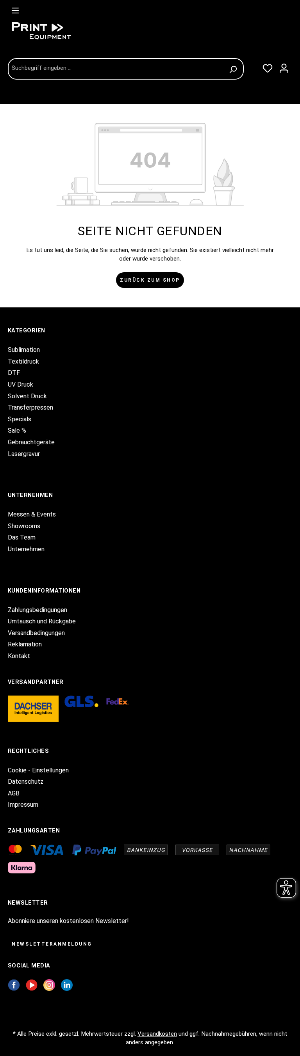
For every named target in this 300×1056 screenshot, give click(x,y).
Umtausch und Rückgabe (42, 621)
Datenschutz (25, 781)
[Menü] (15, 9)
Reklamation (25, 644)
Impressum (23, 804)
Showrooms (24, 526)
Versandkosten (157, 1033)
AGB (14, 793)
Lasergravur (24, 454)
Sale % (17, 430)
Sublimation (24, 349)
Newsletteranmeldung (52, 944)
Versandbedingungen (36, 633)
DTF (14, 372)
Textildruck (23, 361)
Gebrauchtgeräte (31, 442)
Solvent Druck (27, 396)
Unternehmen (26, 549)
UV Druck (20, 384)
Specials (19, 419)
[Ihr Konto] (284, 67)
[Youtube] (32, 985)
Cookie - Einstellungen (38, 770)
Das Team (22, 537)
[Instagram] (49, 985)
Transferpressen (30, 407)
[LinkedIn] (67, 985)
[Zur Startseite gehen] (66, 30)
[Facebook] (14, 985)
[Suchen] (234, 69)
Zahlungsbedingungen (37, 610)
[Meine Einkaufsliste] (267, 67)
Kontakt (19, 656)
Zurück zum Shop (150, 280)
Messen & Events (32, 514)
